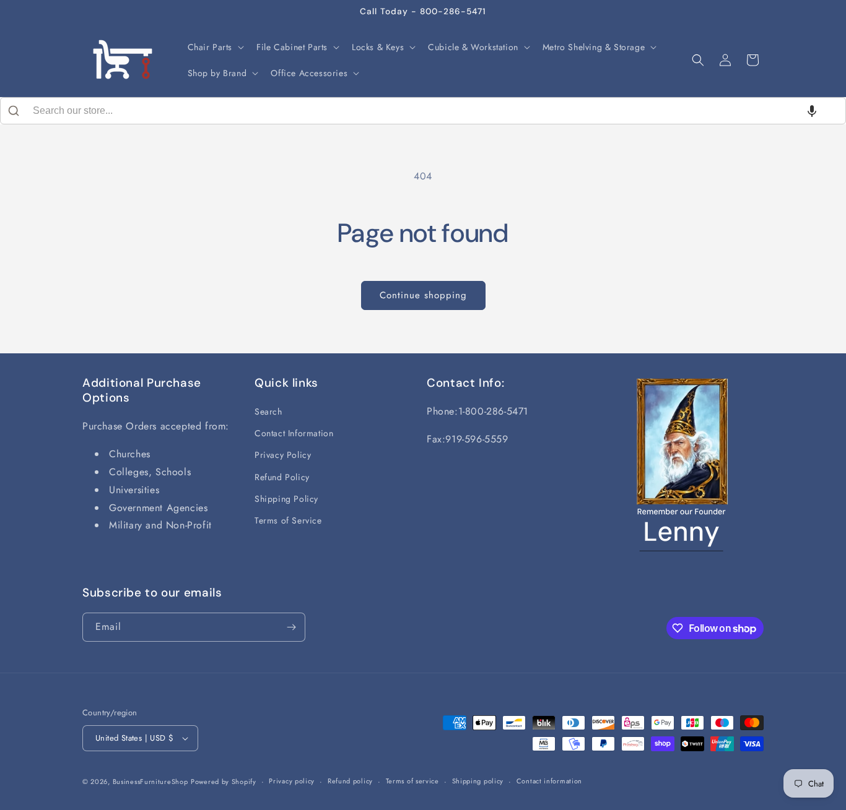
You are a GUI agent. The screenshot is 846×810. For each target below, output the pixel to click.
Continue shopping (423, 295)
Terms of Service (288, 520)
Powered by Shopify (223, 781)
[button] (215, 47)
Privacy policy (292, 781)
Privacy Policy (283, 455)
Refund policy (350, 781)
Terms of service (412, 781)
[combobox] (423, 110)
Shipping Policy (286, 499)
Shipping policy (478, 781)
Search (268, 411)
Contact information (549, 781)
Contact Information (294, 433)
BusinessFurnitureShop (150, 781)
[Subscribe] (291, 627)
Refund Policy (282, 477)
